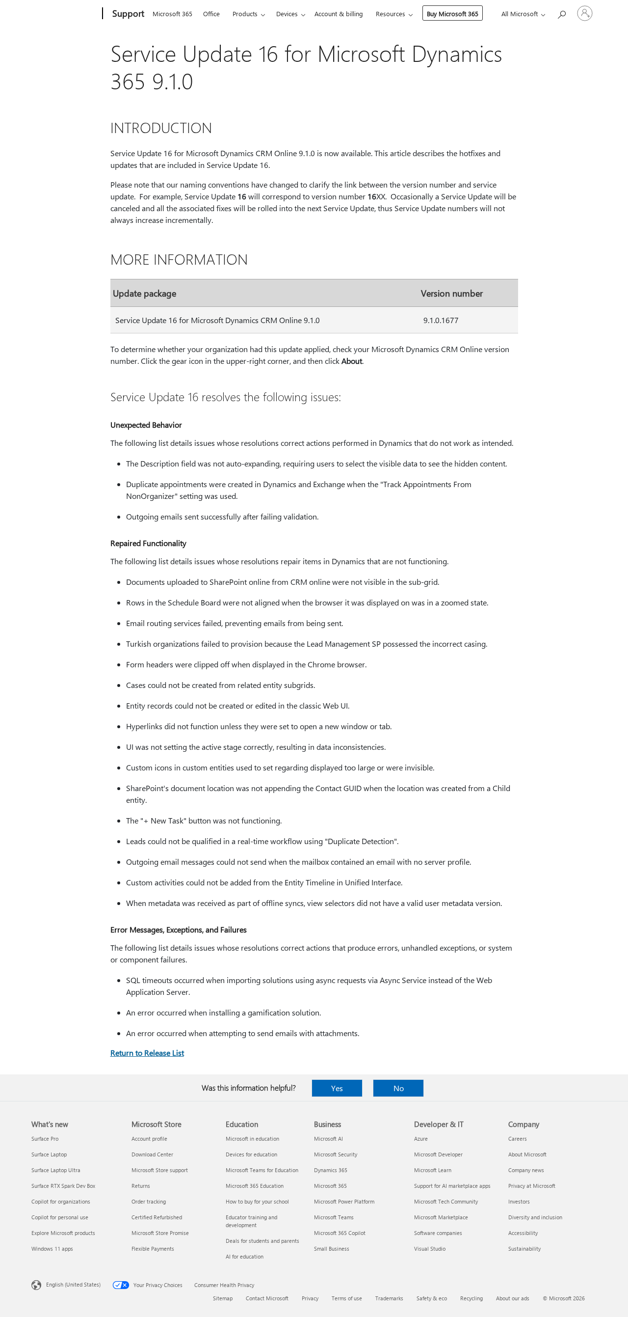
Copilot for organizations (60, 1201)
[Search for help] (561, 12)
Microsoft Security (335, 1154)
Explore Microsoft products (63, 1232)
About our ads (512, 1298)
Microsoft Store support (159, 1170)
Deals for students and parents (262, 1240)
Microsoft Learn (432, 1170)
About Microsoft (527, 1154)
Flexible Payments (152, 1248)
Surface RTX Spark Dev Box (63, 1185)
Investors (519, 1201)
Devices (287, 13)
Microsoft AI (328, 1138)
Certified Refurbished (156, 1217)
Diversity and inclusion (535, 1217)
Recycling (471, 1298)
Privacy (310, 1298)
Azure (421, 1138)
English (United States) (73, 1284)
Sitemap (223, 1298)
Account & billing (338, 13)
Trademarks (389, 1298)
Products (245, 13)
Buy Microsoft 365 (452, 13)
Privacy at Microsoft (531, 1185)
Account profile (149, 1138)
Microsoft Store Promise (160, 1232)
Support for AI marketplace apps (452, 1185)
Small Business (331, 1248)
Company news (526, 1170)
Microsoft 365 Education (255, 1185)
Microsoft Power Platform (344, 1201)
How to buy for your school (257, 1201)
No (398, 1088)
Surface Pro (44, 1138)
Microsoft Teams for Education (262, 1170)
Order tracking (148, 1201)
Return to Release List (147, 1052)
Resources (390, 13)
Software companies (438, 1232)
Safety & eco (432, 1298)
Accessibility (523, 1232)
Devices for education (251, 1154)
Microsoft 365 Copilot (340, 1232)
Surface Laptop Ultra (55, 1170)
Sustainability (524, 1248)
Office (211, 13)
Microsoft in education (252, 1138)
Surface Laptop (49, 1154)
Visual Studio (429, 1248)
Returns (140, 1185)
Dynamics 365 (330, 1170)
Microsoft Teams (334, 1217)
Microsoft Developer (438, 1154)
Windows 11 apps (52, 1248)
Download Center (152, 1154)
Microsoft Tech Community (446, 1201)
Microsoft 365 (172, 13)
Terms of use (347, 1298)
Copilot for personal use (59, 1217)
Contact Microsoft (267, 1298)
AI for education (244, 1256)
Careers (517, 1138)
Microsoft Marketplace (441, 1217)
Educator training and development (251, 1221)
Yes (337, 1088)
